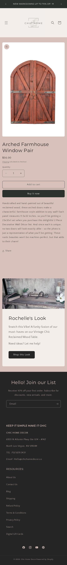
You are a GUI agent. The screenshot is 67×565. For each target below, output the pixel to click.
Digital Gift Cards (14, 534)
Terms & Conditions (16, 513)
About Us (11, 477)
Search (9, 527)
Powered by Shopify (44, 559)
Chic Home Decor (28, 559)
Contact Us (11, 484)
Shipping (5, 162)
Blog (8, 491)
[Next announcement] (61, 4)
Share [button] (8, 251)
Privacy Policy (13, 520)
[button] (6, 22)
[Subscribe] (57, 404)
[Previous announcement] (5, 4)
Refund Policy (13, 506)
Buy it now (33, 193)
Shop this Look (21, 354)
